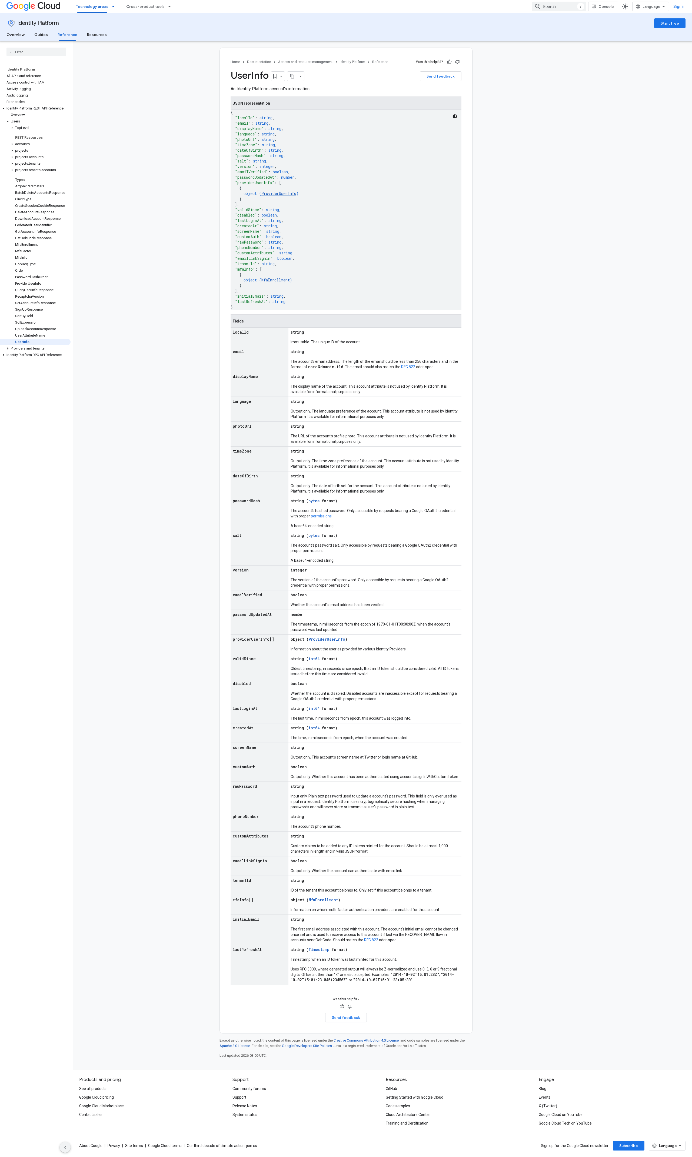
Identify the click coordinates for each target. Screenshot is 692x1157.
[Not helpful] (457, 62)
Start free (670, 23)
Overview (15, 34)
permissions (321, 516)
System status (244, 1114)
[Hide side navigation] (65, 1147)
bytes (314, 500)
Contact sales (90, 1114)
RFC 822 (408, 367)
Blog (542, 1088)
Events (544, 1097)
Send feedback (441, 76)
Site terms (134, 1145)
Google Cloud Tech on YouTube (565, 1123)
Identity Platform (38, 23)
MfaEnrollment (275, 279)
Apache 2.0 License (234, 1046)
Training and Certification (407, 1123)
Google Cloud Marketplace (101, 1106)
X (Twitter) (548, 1106)
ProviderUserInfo (278, 193)
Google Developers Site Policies (307, 1046)
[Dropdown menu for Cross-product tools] (171, 6)
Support (239, 1097)
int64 (314, 658)
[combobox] (559, 6)
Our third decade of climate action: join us (222, 1145)
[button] (35, 108)
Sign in (679, 6)
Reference (67, 34)
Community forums (249, 1088)
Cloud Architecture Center (408, 1114)
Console (606, 6)
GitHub (391, 1088)
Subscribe (628, 1145)
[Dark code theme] (455, 116)
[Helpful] (449, 62)
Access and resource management (305, 62)
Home (235, 62)
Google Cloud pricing (96, 1097)
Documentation (259, 62)
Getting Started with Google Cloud (414, 1097)
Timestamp (319, 949)
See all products (93, 1088)
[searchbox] (36, 52)
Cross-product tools (145, 6)
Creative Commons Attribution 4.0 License (366, 1040)
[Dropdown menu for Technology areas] (114, 6)
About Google (90, 1145)
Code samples (398, 1106)
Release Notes (244, 1106)
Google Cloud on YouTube (561, 1114)
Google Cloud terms (165, 1145)
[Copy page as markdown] (292, 76)
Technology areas (92, 6)
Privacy (114, 1145)
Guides (41, 34)
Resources (97, 34)
